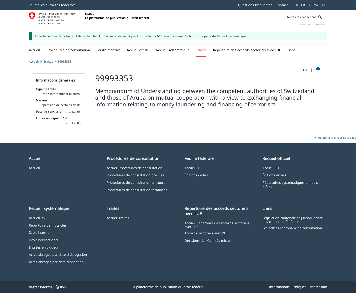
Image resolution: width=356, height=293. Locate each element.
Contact (282, 5)
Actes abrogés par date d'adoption (56, 262)
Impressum (318, 287)
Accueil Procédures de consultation (134, 168)
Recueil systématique (232, 36)
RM (315, 5)
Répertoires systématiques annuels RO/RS (290, 184)
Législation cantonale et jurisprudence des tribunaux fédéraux (292, 219)
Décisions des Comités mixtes (208, 240)
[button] (68, 50)
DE (296, 5)
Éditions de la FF (197, 175)
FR (303, 5)
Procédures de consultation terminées (137, 190)
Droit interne (39, 232)
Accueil (34, 61)
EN (322, 5)
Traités (48, 61)
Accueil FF (192, 168)
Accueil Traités (118, 218)
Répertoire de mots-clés (48, 225)
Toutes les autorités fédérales (52, 5)
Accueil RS (37, 218)
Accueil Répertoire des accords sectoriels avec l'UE (217, 225)
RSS (60, 287)
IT (308, 5)
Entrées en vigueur (44, 247)
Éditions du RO (274, 175)
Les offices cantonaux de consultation (292, 228)
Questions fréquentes (255, 5)
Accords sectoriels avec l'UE (206, 233)
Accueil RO (270, 168)
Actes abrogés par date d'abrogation (58, 254)
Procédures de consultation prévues (135, 175)
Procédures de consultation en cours (136, 182)
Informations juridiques (287, 287)
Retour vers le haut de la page (334, 137)
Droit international (43, 240)
